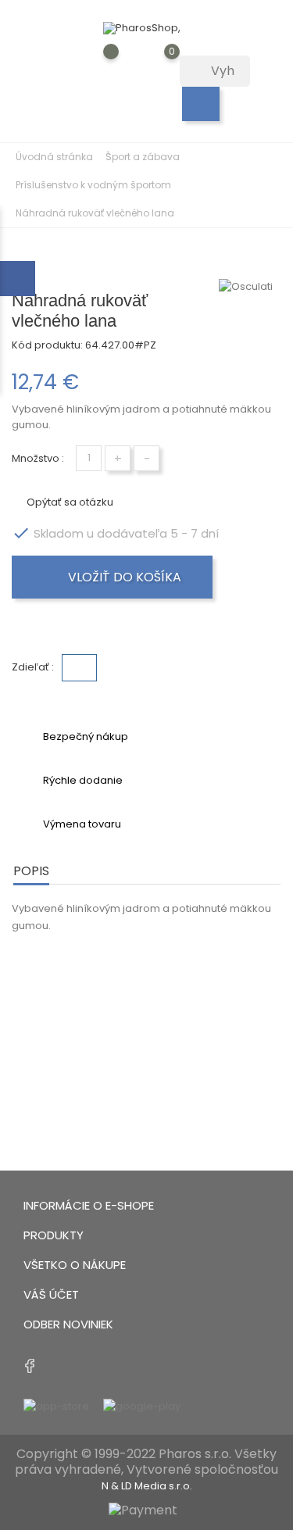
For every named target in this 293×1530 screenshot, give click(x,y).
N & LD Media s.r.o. (147, 1485)
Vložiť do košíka (123, 577)
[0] (156, 63)
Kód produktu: (47, 345)
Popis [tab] (31, 871)
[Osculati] (250, 287)
